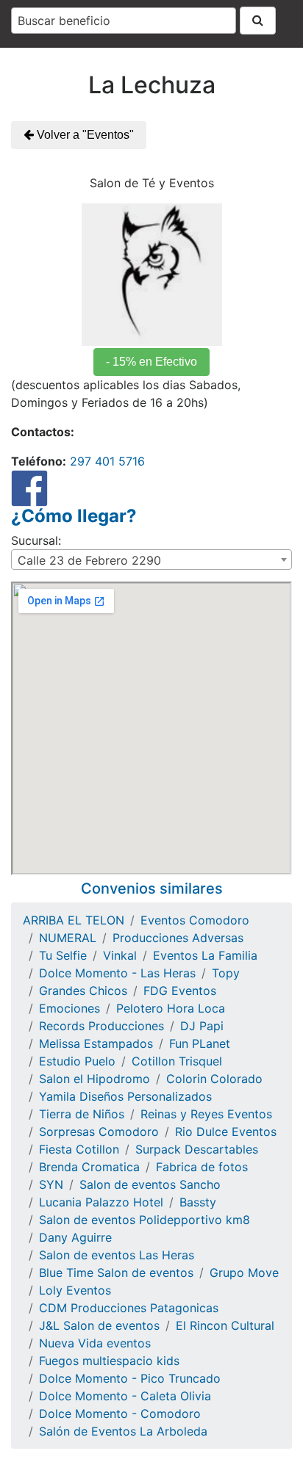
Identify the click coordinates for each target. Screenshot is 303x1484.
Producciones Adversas (178, 937)
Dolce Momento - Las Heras (117, 973)
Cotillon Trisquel (177, 1061)
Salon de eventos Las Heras (116, 1255)
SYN (51, 1184)
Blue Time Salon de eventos (116, 1272)
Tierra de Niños (81, 1114)
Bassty (197, 1202)
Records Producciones (101, 1025)
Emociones (69, 1008)
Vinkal (120, 955)
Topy (226, 973)
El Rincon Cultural (225, 1325)
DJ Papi (202, 1025)
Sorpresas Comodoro (99, 1131)
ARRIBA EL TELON (73, 920)
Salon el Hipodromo (94, 1078)
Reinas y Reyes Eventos (206, 1114)
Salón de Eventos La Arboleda (123, 1431)
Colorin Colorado (214, 1078)
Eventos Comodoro (194, 920)
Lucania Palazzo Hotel (101, 1202)
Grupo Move (244, 1272)
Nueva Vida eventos (95, 1343)
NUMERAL (67, 937)
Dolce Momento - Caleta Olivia (125, 1396)
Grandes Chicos (83, 990)
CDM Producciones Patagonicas (128, 1307)
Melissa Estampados (96, 1043)
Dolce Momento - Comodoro (120, 1413)
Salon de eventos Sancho (150, 1184)
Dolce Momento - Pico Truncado (130, 1378)
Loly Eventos (75, 1290)
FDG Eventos (179, 990)
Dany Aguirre (75, 1237)
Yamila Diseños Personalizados (125, 1096)
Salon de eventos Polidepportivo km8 (144, 1219)
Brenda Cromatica (89, 1166)
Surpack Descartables (196, 1149)
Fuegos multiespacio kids (109, 1360)
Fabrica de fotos (202, 1166)
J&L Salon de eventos (99, 1325)
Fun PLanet (199, 1043)
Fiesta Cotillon (79, 1149)
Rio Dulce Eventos (226, 1131)
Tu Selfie (63, 955)
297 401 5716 (105, 461)
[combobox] (123, 20)
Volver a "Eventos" (84, 135)
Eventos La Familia (205, 955)
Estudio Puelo (77, 1061)
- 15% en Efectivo (151, 361)
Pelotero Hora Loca (170, 1008)
